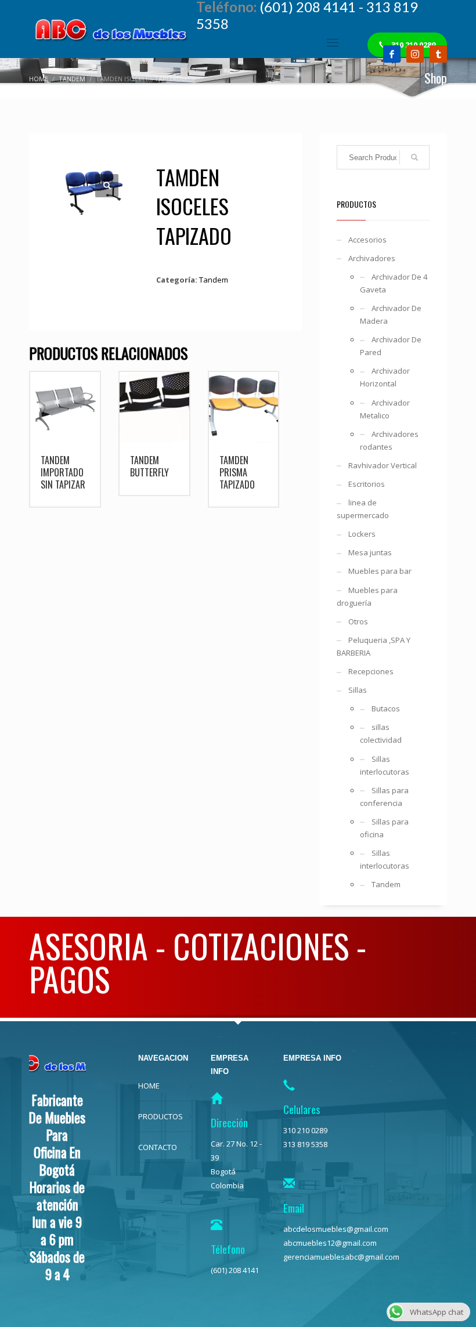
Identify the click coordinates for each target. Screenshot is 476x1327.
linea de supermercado (363, 508)
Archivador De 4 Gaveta (393, 283)
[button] (106, 185)
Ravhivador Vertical (382, 465)
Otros (358, 621)
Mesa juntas (370, 552)
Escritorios (366, 484)
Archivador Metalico (385, 409)
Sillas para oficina (384, 828)
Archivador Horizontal (385, 377)
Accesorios (367, 239)
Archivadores (371, 258)
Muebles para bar (380, 571)
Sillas (357, 690)
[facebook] (392, 54)
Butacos (386, 708)
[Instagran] (415, 54)
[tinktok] (438, 54)
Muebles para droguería (367, 596)
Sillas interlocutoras (384, 765)
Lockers (362, 534)
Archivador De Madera (390, 314)
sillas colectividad (381, 733)
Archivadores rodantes (389, 440)
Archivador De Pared (390, 345)
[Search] (414, 157)
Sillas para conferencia (384, 796)
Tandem (213, 279)
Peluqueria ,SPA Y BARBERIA (373, 646)
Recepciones (371, 671)
